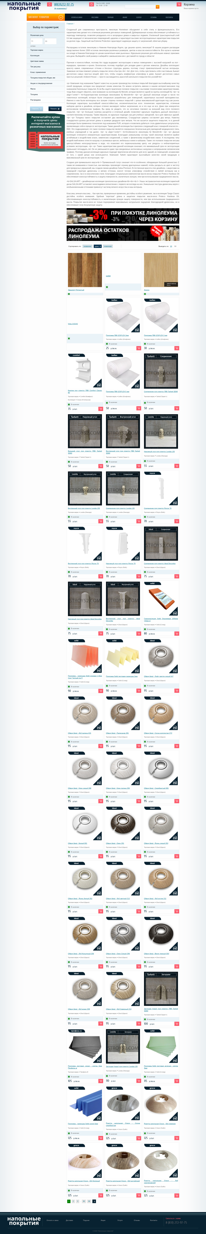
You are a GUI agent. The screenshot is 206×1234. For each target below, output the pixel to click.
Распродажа (35, 100)
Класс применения (38, 72)
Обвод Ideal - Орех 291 (115, 843)
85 (84, 1201)
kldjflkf (108, 276)
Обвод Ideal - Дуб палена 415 (79, 733)
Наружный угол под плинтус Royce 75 (121, 563)
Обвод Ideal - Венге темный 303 (156, 954)
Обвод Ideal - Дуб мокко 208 (79, 1009)
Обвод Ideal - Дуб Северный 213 (118, 1009)
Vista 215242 (73, 324)
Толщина (34, 94)
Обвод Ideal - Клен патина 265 (118, 788)
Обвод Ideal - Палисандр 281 (117, 733)
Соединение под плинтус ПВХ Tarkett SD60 (161, 391)
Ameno (146, 290)
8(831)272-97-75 (64, 4)
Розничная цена (36, 35)
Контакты (169, 17)
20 (171, 246)
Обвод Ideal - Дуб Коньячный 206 (81, 954)
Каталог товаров (38, 17)
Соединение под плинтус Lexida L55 (120, 508)
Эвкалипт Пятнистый (76, 290)
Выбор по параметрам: (46, 27)
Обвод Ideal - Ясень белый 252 (80, 898)
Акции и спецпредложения (41, 83)
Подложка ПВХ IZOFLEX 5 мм (117, 391)
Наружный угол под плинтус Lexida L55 (159, 451)
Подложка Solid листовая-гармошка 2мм (122, 676)
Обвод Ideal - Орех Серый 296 (118, 954)
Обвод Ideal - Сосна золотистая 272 (158, 733)
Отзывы (154, 17)
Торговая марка (36, 50)
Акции (125, 17)
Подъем (110, 17)
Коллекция (34, 56)
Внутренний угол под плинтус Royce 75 (83, 563)
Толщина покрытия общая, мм (42, 78)
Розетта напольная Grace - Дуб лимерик (160, 1124)
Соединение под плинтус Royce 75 (157, 508)
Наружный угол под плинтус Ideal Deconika (85, 619)
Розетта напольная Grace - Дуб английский (123, 1181)
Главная (70, 24)
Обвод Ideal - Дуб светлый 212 (118, 898)
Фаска (32, 89)
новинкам (108, 246)
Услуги (138, 17)
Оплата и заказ (76, 17)
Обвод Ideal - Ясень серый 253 (156, 843)
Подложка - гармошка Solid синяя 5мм (83, 1124)
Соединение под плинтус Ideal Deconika (159, 563)
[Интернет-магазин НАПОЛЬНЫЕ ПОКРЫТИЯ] (25, 6)
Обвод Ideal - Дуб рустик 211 (155, 898)
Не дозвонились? (60, 8)
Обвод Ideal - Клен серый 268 (79, 788)
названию (87, 246)
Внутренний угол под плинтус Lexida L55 (84, 508)
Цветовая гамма (37, 61)
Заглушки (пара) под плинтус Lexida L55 (122, 1066)
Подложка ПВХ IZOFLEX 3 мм (155, 335)
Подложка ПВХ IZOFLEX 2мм (117, 335)
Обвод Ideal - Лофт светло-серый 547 (158, 676)
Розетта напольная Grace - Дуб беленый (84, 1181)
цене (97, 246)
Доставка (94, 17)
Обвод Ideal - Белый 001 (77, 843)
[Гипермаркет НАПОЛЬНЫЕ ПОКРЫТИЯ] (24, 1221)
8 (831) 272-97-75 (176, 1222)
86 (89, 1201)
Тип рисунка (35, 67)
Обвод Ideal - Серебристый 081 (156, 788)
